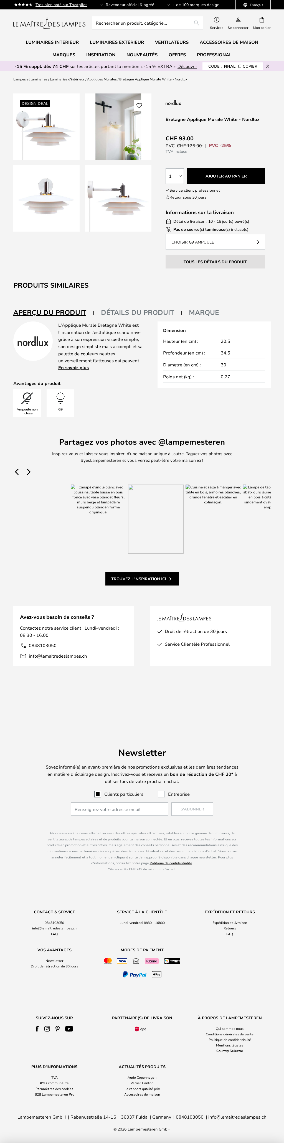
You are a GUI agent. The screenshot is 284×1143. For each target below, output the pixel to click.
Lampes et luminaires (30, 79)
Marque (204, 312)
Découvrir (187, 66)
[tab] (53, 312)
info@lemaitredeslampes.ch (58, 656)
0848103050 (43, 645)
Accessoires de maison (142, 1094)
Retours (230, 928)
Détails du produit (137, 312)
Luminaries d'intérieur (67, 79)
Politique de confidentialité (171, 863)
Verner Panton (142, 1083)
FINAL (232, 66)
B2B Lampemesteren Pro (54, 1094)
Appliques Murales (102, 79)
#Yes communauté (54, 1083)
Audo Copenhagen (142, 1077)
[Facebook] (37, 1029)
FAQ (54, 934)
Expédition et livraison (229, 922)
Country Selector (229, 1050)
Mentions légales (229, 1045)
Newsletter (54, 960)
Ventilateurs (172, 42)
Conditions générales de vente (229, 1034)
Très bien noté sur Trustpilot (61, 4)
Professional (214, 55)
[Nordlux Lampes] (201, 102)
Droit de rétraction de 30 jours (54, 966)
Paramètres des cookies (54, 1088)
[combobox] (147, 22)
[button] (46, 198)
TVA (54, 1077)
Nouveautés (142, 55)
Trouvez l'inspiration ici (138, 578)
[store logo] (49, 23)
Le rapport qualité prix (142, 1088)
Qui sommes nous (230, 1028)
